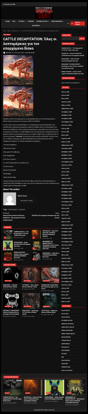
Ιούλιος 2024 (65, 168)
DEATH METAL (7, 34)
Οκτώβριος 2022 (66, 238)
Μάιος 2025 (64, 135)
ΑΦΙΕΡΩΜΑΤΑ (65, 344)
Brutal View (64, 313)
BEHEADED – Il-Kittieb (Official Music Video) (12, 275)
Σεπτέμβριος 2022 (67, 241)
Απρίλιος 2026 (65, 102)
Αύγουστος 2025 (66, 125)
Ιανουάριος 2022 (66, 268)
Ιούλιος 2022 (65, 248)
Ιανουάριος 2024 (66, 188)
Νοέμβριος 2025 (66, 115)
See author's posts (26, 201)
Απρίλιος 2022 (65, 258)
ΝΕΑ (13, 21)
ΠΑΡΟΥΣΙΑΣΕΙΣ (65, 360)
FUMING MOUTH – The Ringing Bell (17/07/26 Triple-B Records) (8, 234)
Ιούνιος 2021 (65, 291)
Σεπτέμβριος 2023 (67, 201)
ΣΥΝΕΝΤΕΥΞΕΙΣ (65, 367)
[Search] (68, 23)
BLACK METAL (65, 310)
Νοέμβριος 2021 (66, 275)
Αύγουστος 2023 (66, 205)
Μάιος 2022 (64, 255)
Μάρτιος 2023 (65, 221)
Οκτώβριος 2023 (66, 198)
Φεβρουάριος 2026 (67, 108)
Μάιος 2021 (64, 295)
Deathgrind (22, 209)
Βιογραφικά (65, 347)
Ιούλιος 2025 (65, 128)
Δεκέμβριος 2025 (66, 112)
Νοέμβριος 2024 (66, 155)
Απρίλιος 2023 (65, 218)
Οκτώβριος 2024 (66, 158)
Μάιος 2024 (64, 175)
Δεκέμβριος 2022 (66, 231)
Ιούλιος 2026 (65, 92)
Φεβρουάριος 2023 (67, 225)
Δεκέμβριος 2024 (66, 152)
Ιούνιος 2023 (65, 211)
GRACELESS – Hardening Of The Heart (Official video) (31, 300)
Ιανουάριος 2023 (66, 228)
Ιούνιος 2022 (65, 251)
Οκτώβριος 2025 (66, 118)
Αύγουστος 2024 (66, 165)
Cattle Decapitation (13, 209)
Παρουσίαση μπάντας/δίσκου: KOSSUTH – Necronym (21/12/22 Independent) (14, 216)
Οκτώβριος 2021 (66, 278)
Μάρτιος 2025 (65, 142)
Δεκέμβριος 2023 (66, 192)
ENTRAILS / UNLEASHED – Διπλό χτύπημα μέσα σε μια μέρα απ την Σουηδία (12, 300)
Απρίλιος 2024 (65, 178)
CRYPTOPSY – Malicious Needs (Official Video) (50, 300)
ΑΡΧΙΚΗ (8, 21)
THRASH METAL (66, 340)
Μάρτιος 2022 (65, 261)
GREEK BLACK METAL (67, 324)
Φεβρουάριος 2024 (67, 185)
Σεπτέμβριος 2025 (67, 122)
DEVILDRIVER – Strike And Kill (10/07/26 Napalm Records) (8, 245)
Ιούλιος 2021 (65, 288)
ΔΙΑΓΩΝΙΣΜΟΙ (36, 25)
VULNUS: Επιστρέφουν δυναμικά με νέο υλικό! (45, 215)
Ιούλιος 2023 (65, 208)
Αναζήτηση (66, 35)
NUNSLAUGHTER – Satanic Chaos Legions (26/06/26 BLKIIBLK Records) (8, 256)
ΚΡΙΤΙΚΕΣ (21, 21)
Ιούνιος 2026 (65, 95)
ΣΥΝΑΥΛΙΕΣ (31, 21)
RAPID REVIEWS (66, 337)
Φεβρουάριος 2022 (67, 265)
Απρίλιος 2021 (65, 298)
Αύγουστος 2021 (66, 285)
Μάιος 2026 (64, 98)
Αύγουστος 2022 (66, 245)
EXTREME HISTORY (41, 21)
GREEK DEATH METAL (67, 327)
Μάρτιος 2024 (65, 181)
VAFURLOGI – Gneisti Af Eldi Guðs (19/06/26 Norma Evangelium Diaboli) (36, 234)
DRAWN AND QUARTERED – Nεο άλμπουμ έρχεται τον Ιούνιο (50, 275)
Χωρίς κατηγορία (66, 370)
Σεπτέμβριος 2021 (67, 281)
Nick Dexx (8, 52)
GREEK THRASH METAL (68, 333)
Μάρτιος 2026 (65, 105)
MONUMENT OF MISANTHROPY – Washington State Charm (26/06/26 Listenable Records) (36, 245)
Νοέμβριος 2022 (66, 235)
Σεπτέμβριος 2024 (67, 162)
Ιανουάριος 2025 (66, 148)
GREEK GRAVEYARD (56, 21)
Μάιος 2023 (64, 215)
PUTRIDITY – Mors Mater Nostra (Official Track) (31, 275)
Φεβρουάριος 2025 (67, 145)
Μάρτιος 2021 (65, 301)
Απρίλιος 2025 (65, 138)
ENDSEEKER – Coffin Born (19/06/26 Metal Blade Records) (36, 256)
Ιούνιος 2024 (65, 172)
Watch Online (77, 23)
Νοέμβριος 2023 (66, 195)
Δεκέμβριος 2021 (66, 271)
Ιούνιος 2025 (65, 132)
